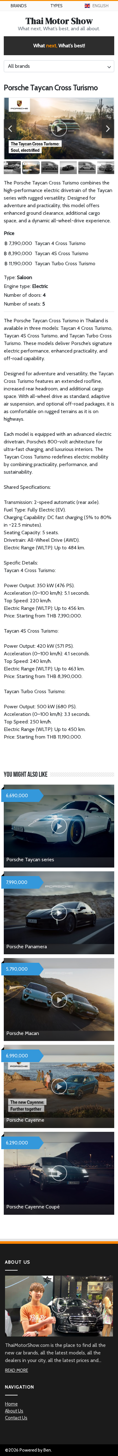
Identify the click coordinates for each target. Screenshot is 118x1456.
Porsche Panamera (26, 947)
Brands (19, 5)
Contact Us (16, 1418)
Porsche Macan (22, 1033)
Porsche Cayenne (25, 1120)
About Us (14, 1411)
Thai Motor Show (59, 21)
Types (56, 5)
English (101, 5)
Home (11, 1404)
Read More (16, 1370)
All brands (19, 66)
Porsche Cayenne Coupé (33, 1207)
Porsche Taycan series (30, 859)
